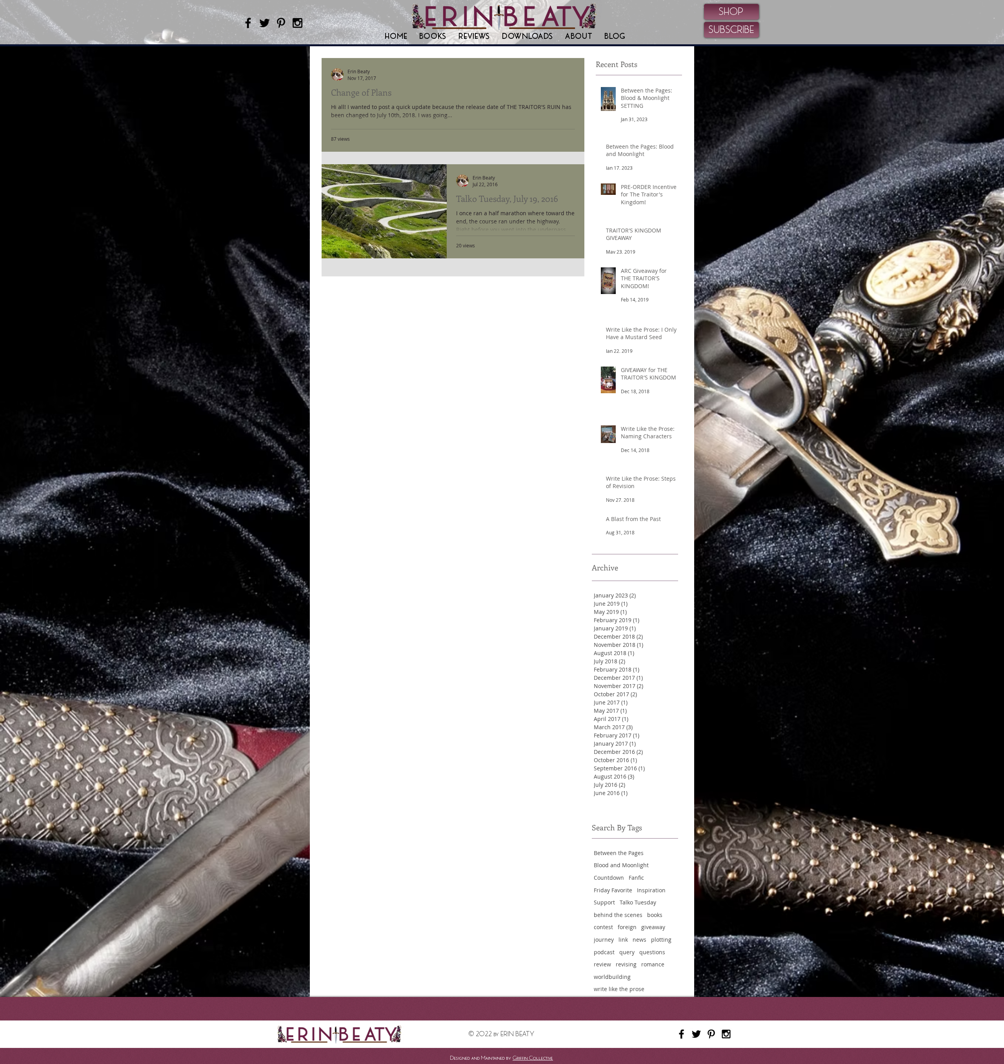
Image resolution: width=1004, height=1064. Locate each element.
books (654, 915)
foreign (627, 927)
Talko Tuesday (638, 902)
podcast (604, 952)
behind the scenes (618, 915)
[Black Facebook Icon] (248, 23)
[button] (433, 36)
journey (604, 939)
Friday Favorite (613, 890)
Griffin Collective (533, 1057)
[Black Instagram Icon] (297, 23)
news (639, 939)
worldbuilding (612, 976)
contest (603, 927)
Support (604, 902)
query (627, 952)
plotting (661, 939)
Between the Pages (619, 853)
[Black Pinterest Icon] (281, 23)
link (623, 939)
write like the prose (619, 989)
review (602, 964)
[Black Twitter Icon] (264, 23)
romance (652, 964)
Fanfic (636, 877)
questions (652, 952)
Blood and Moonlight (621, 865)
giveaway (653, 927)
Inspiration (651, 890)
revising (626, 964)
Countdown (609, 877)
